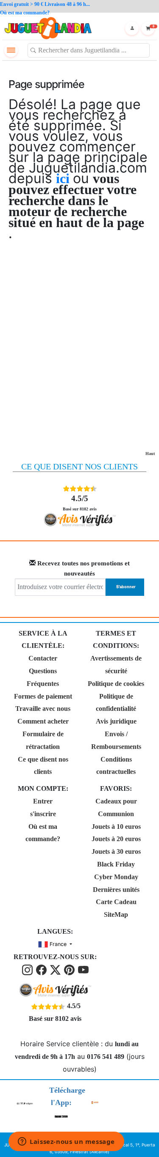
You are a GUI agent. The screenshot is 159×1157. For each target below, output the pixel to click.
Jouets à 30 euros (116, 851)
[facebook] (42, 969)
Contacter (42, 658)
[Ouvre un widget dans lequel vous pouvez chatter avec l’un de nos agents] (66, 1142)
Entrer (43, 801)
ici (64, 178)
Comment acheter (43, 721)
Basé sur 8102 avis (80, 502)
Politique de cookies (116, 683)
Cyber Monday (116, 876)
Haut (150, 453)
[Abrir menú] (11, 50)
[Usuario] (132, 28)
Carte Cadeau (116, 901)
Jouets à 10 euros (116, 826)
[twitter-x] (56, 969)
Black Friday (116, 864)
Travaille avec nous (42, 708)
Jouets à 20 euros (116, 838)
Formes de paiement (43, 696)
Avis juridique (116, 721)
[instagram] (28, 969)
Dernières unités (116, 889)
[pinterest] (70, 969)
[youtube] (83, 969)
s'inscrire (43, 813)
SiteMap (116, 914)
